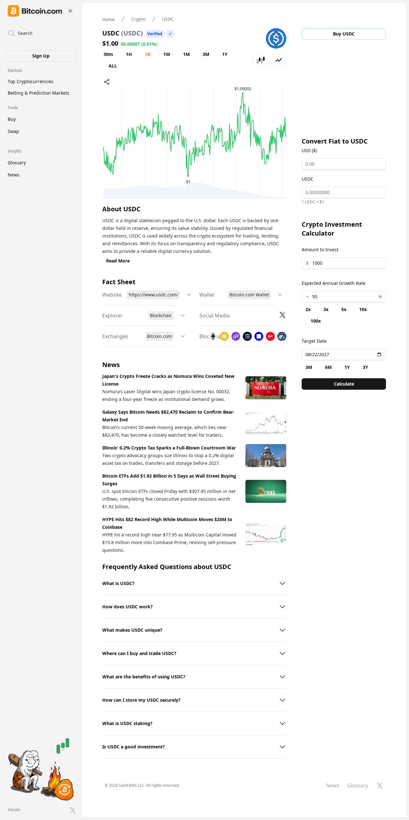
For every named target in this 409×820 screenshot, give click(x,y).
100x (316, 321)
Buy (12, 119)
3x (325, 309)
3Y (365, 367)
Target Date (314, 341)
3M (206, 54)
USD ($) (309, 150)
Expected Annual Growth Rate (334, 283)
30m (108, 54)
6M (328, 367)
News (13, 175)
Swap (13, 131)
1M (186, 54)
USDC (307, 179)
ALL (113, 66)
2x (308, 309)
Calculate (344, 384)
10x (363, 309)
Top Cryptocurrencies (30, 81)
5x (343, 309)
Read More (118, 261)
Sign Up (41, 56)
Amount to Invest (320, 249)
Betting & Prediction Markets (38, 93)
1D (147, 54)
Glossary (17, 163)
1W (166, 54)
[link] (35, 11)
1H (129, 54)
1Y (225, 54)
